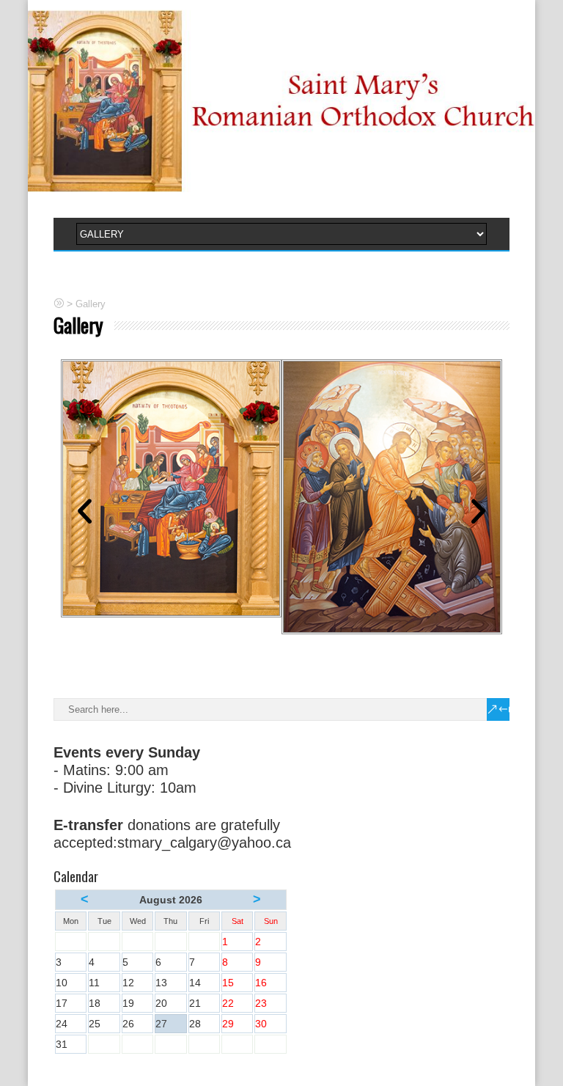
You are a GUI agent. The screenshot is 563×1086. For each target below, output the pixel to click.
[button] (84, 510)
